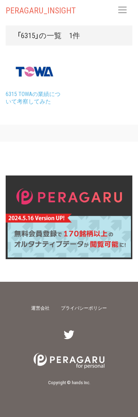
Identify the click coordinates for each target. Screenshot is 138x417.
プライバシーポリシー (84, 307)
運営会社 (40, 307)
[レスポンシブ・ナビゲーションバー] (122, 10)
